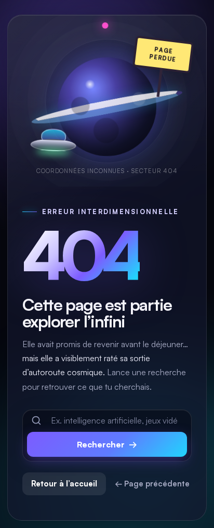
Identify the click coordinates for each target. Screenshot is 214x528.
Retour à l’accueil (64, 484)
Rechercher (107, 444)
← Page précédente (152, 484)
